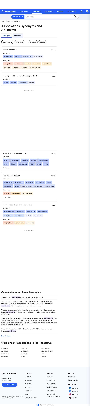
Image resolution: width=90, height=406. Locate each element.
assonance (4, 357)
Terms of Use (51, 391)
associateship (45, 348)
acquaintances (27, 186)
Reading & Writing (31, 398)
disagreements (27, 193)
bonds (49, 182)
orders (6, 164)
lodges (39, 164)
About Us (50, 377)
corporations (15, 160)
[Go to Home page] (9, 11)
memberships (49, 186)
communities (8, 186)
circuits (31, 83)
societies (33, 160)
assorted (43, 357)
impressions (20, 212)
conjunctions (38, 186)
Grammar (28, 387)
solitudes (15, 68)
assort (23, 357)
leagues (13, 83)
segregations (8, 223)
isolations (24, 68)
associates (24, 348)
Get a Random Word (10, 385)
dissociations (19, 223)
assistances (40, 182)
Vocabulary (28, 391)
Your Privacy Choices (47, 405)
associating (4, 351)
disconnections (35, 68)
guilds (32, 164)
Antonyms (42, 42)
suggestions (8, 56)
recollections (31, 212)
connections (38, 56)
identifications (42, 212)
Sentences (17, 36)
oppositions (18, 64)
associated (4, 348)
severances (16, 193)
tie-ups (46, 164)
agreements (29, 182)
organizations (43, 160)
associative (24, 354)
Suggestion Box (73, 380)
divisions (7, 68)
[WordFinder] (87, 11)
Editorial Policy (51, 384)
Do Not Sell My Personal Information (53, 395)
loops (6, 83)
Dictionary (28, 377)
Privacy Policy (51, 380)
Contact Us (71, 377)
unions (6, 160)
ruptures (6, 193)
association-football (47, 351)
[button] (81, 11)
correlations (8, 215)
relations (28, 215)
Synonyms (6, 36)
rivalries (27, 64)
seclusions (36, 64)
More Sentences (6, 336)
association (24, 351)
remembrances (9, 212)
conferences (22, 83)
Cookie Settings (52, 387)
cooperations (8, 182)
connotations (27, 56)
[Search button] (76, 17)
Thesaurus (16, 17)
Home (2, 21)
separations (46, 64)
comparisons (19, 215)
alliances (17, 56)
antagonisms (8, 64)
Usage (27, 394)
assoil (42, 354)
